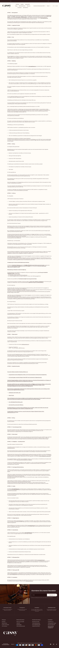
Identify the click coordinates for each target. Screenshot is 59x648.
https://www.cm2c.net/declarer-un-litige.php (24, 459)
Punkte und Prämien (5, 624)
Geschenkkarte (25, 7)
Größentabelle (18, 624)
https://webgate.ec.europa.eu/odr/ (45, 456)
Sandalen (22, 4)
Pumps (16, 5)
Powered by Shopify (39, 643)
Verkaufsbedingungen (36, 623)
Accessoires (20, 7)
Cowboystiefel (27, 4)
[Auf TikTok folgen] (56, 644)
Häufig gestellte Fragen (52, 623)
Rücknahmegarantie (51, 624)
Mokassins (28, 5)
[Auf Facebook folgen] (50, 644)
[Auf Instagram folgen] (53, 644)
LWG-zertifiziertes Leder (20, 626)
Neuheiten (17, 4)
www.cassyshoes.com (32, 66)
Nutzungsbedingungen (36, 624)
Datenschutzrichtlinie (36, 626)
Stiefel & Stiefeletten (22, 5)
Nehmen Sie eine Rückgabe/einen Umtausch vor (51, 627)
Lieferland (18, 623)
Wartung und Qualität (20, 621)
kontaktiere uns (50, 621)
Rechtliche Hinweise (35, 621)
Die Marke (3, 621)
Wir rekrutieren (4, 626)
